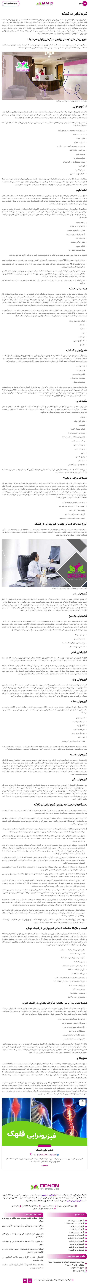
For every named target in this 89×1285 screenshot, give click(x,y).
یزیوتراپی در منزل (73, 1200)
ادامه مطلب (44, 1165)
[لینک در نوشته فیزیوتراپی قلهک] (44, 1122)
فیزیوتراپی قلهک (44, 1150)
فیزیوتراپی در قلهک (44, 1146)
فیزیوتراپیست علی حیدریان (46, 1154)
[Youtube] (25, 1281)
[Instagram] (30, 1281)
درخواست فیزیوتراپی (10, 3)
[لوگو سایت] (44, 3)
